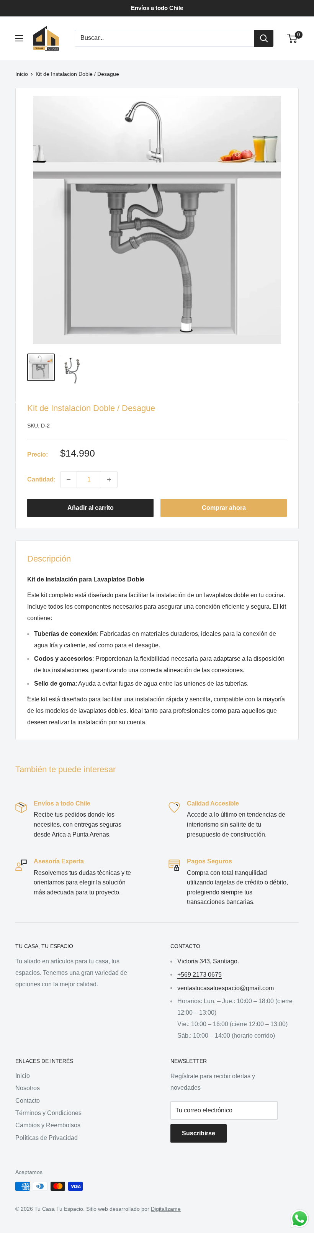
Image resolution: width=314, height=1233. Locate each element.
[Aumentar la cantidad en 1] (109, 480)
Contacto (27, 1100)
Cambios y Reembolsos (47, 1125)
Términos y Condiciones (48, 1113)
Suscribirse (198, 1133)
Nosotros (27, 1088)
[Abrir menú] (19, 38)
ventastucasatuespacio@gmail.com (225, 988)
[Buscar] (263, 38)
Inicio (21, 74)
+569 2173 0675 (199, 974)
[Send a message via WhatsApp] (299, 1218)
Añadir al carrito (90, 507)
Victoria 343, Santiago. (208, 961)
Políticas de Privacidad (46, 1138)
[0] (292, 38)
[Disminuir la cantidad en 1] (69, 480)
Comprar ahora (224, 507)
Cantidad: (41, 479)
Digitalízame (166, 1209)
